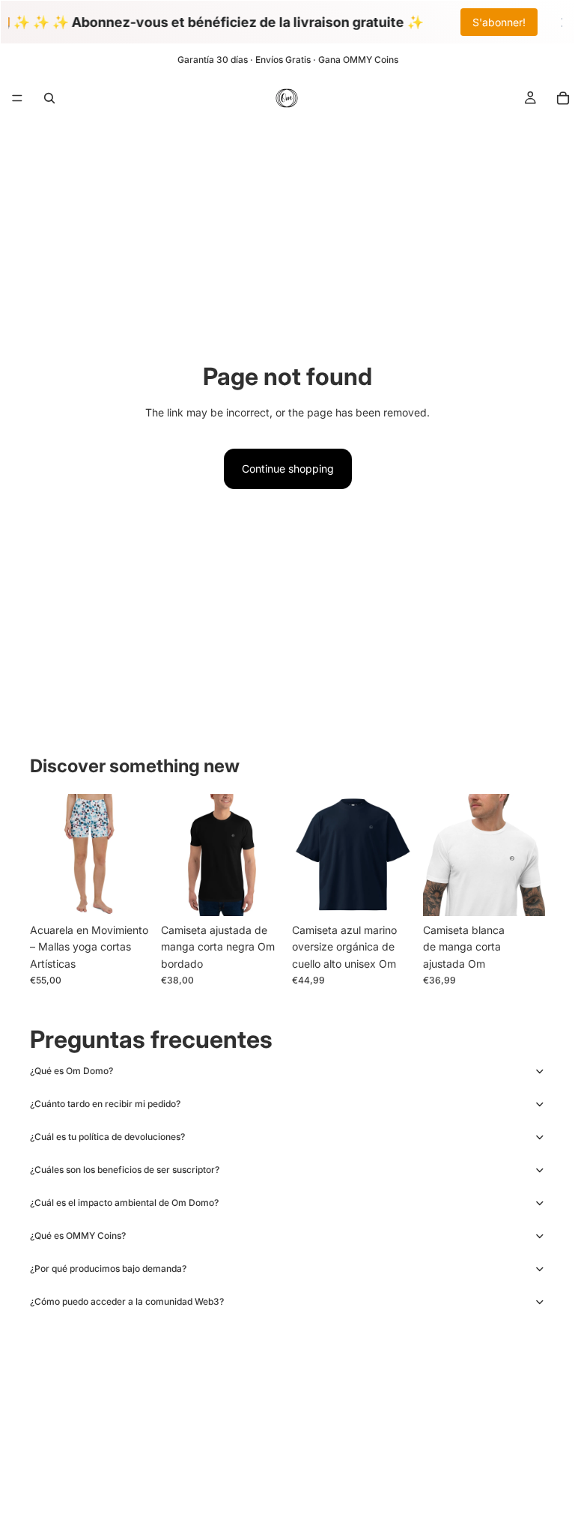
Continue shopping (288, 468)
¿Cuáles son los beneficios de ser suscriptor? (124, 1169)
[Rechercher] (49, 98)
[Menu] (17, 98)
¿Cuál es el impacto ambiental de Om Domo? (124, 1202)
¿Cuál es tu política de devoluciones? (107, 1136)
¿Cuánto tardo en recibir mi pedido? (105, 1103)
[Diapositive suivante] (135, 854)
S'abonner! (499, 22)
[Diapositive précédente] (46, 854)
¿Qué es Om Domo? (71, 1070)
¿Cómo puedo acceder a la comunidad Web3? (127, 1301)
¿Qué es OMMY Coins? (78, 1235)
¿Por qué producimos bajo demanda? (108, 1268)
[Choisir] (128, 892)
